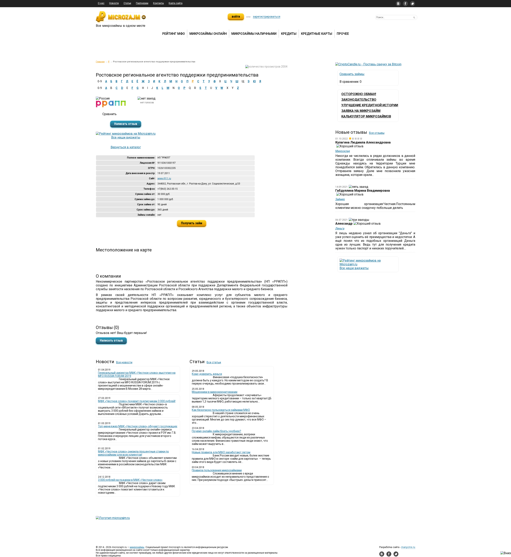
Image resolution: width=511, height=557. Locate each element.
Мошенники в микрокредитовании (214, 392)
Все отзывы (376, 133)
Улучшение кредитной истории (369, 105)
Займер (340, 199)
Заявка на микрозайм (360, 111)
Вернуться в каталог (126, 147)
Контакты (158, 3)
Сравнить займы (352, 74)
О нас (101, 3)
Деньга (339, 228)
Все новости (124, 362)
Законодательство (358, 100)
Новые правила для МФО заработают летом (221, 452)
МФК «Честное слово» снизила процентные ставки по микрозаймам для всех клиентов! (133, 453)
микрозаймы (137, 547)
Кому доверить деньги (207, 374)
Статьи (127, 3)
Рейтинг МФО (173, 34)
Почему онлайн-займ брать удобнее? (216, 431)
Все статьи (214, 362)
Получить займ (191, 223)
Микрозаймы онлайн (208, 34)
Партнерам (142, 3)
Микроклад (342, 151)
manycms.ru (408, 547)
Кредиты (288, 34)
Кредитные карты (316, 34)
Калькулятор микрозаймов (366, 116)
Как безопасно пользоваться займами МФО (221, 410)
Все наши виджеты (125, 137)
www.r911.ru (164, 178)
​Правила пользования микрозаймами (217, 470)
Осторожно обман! (358, 94)
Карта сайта (175, 3)
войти (236, 16)
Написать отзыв (125, 124)
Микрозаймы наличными (253, 34)
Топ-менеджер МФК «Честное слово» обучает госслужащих (137, 426)
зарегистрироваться (266, 16)
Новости (114, 3)
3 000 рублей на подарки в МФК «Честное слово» (130, 479)
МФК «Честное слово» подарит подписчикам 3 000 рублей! (136, 401)
